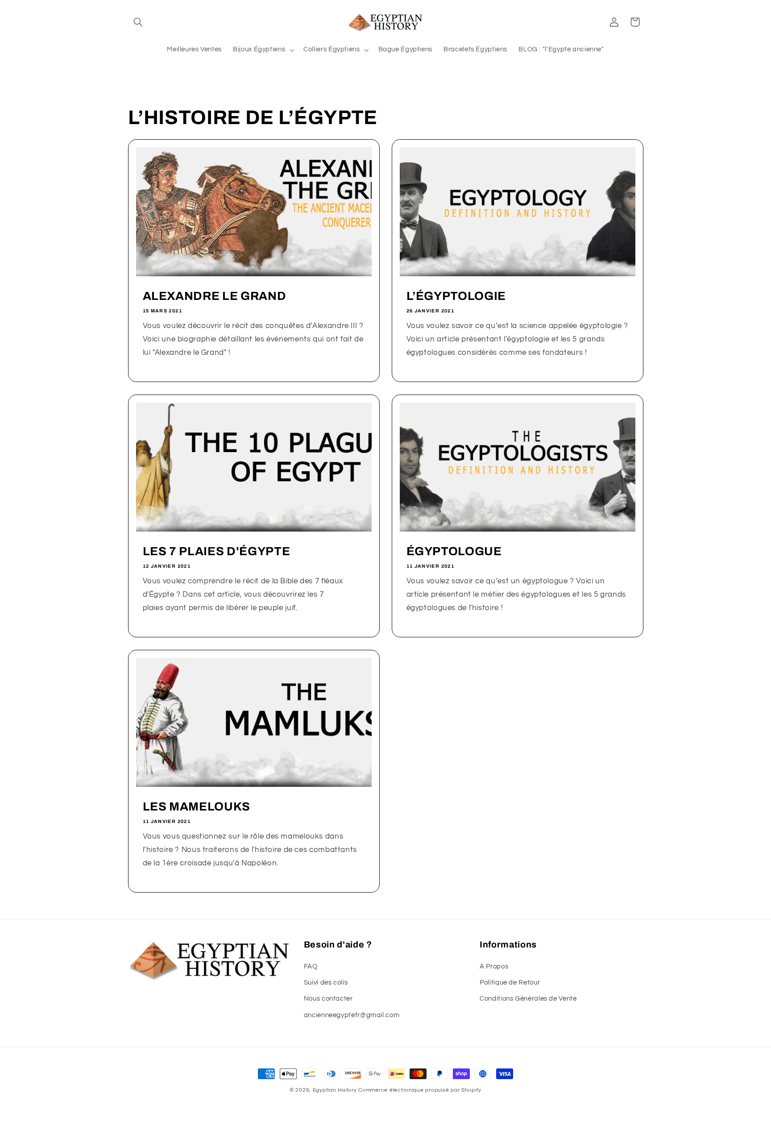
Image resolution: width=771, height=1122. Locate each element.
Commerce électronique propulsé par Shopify (419, 1090)
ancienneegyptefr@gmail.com (351, 1015)
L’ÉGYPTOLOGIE (456, 296)
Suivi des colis (326, 982)
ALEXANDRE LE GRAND (214, 296)
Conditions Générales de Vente (528, 998)
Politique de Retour (510, 982)
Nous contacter (328, 998)
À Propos (494, 966)
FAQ (311, 966)
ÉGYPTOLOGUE (454, 551)
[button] (138, 22)
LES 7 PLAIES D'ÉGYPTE (216, 551)
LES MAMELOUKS (196, 806)
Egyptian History (335, 1090)
